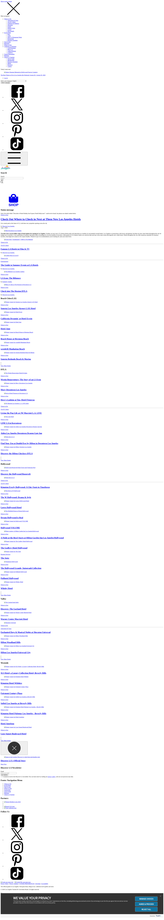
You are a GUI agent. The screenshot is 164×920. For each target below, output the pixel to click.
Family (9, 26)
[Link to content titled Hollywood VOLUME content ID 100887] (82, 521)
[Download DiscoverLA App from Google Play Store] (23, 882)
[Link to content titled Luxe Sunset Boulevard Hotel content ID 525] (82, 727)
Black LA (10, 49)
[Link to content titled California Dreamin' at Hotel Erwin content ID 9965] (82, 312)
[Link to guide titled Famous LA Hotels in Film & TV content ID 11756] (82, 239)
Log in (6, 78)
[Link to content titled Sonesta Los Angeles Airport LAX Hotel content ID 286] (82, 302)
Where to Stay (8, 45)
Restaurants (11, 39)
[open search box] (82, 187)
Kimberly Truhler (7, 281)
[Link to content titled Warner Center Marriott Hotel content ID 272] (82, 612)
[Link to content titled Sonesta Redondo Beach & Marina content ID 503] (82, 352)
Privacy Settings (13, 883)
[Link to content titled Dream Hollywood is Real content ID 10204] (82, 511)
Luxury (10, 29)
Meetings (6, 55)
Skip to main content (6, 1)
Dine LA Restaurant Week (15, 37)
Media (9, 63)
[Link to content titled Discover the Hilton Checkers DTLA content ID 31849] (82, 447)
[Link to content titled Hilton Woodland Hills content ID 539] (82, 636)
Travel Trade (11, 59)
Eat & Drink (7, 32)
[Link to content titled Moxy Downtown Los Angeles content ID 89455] (82, 383)
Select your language (6, 81)
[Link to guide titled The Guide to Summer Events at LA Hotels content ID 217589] (82, 255)
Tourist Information (9, 54)
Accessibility (44, 883)
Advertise (37, 883)
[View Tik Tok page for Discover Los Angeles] (17, 149)
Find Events (7, 42)
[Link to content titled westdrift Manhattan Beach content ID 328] (82, 342)
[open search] (82, 187)
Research (10, 65)
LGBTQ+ (10, 52)
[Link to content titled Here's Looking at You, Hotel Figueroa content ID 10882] (82, 393)
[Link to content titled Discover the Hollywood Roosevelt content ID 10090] (82, 467)
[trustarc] (158, 916)
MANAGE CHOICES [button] (146, 899)
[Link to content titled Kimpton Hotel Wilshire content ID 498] (82, 676)
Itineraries (6, 43)
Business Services (5, 554)
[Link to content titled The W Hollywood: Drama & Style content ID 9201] (82, 491)
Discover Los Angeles (8, 226)
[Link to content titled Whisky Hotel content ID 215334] (82, 582)
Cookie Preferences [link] (26, 883)
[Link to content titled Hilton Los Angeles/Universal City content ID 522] (82, 646)
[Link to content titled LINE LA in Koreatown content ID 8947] (82, 416)
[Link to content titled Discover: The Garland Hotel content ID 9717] (82, 602)
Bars (9, 34)
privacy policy (51, 776)
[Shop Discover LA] (14, 206)
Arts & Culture (12, 22)
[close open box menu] (13, 14)
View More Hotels (6, 366)
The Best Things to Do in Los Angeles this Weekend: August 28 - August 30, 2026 (23, 75)
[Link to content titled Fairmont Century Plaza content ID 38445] (82, 687)
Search (2, 176)
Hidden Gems (11, 28)
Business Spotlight (13, 40)
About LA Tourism (9, 57)
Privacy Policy (5, 883)
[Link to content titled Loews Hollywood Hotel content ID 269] (82, 501)
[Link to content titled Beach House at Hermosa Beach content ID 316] (82, 332)
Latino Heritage (12, 51)
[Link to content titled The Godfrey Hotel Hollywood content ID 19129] (82, 541)
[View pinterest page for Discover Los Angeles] (17, 136)
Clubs (9, 36)
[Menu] (14, 158)
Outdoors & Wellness (13, 23)
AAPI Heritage (12, 48)
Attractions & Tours (13, 20)
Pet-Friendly (11, 31)
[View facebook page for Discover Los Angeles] (17, 97)
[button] (160, 896)
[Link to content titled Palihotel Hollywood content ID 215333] (82, 572)
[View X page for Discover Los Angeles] (17, 110)
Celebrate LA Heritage (10, 46)
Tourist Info (7, 790)
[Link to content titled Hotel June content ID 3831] (82, 322)
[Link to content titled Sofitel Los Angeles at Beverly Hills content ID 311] (82, 697)
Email (2, 771)
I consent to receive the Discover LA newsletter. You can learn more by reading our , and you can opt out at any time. (38, 776)
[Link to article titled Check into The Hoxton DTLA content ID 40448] (82, 284)
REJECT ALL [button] (146, 909)
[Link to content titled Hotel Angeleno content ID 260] (82, 717)
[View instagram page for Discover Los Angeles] (17, 123)
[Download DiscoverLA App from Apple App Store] (7, 882)
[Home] (5, 169)
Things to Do (7, 19)
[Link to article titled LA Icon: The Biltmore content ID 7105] (82, 271)
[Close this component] (14, 748)
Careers (10, 66)
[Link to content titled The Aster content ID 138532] (82, 551)
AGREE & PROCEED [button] (146, 904)
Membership (11, 60)
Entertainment (4, 261)
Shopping (10, 25)
